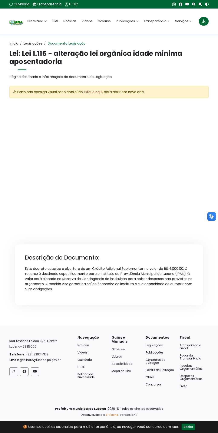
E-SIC (73, 4)
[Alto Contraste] (205, 4)
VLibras (117, 356)
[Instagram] (172, 4)
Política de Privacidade (86, 376)
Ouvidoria (21, 4)
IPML (55, 21)
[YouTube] (185, 4)
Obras (150, 377)
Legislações (32, 43)
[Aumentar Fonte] (192, 4)
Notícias (69, 21)
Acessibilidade (122, 363)
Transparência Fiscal (190, 347)
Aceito (188, 427)
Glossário (118, 349)
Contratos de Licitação (155, 361)
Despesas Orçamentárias (191, 377)
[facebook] (179, 4)
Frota (183, 386)
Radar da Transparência (190, 357)
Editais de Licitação (160, 369)
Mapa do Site (121, 370)
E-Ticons (112, 415)
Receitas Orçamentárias (191, 367)
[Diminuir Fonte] (198, 4)
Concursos (154, 384)
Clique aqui (93, 91)
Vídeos (87, 21)
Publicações (155, 352)
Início (13, 43)
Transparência (49, 4)
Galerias (104, 21)
